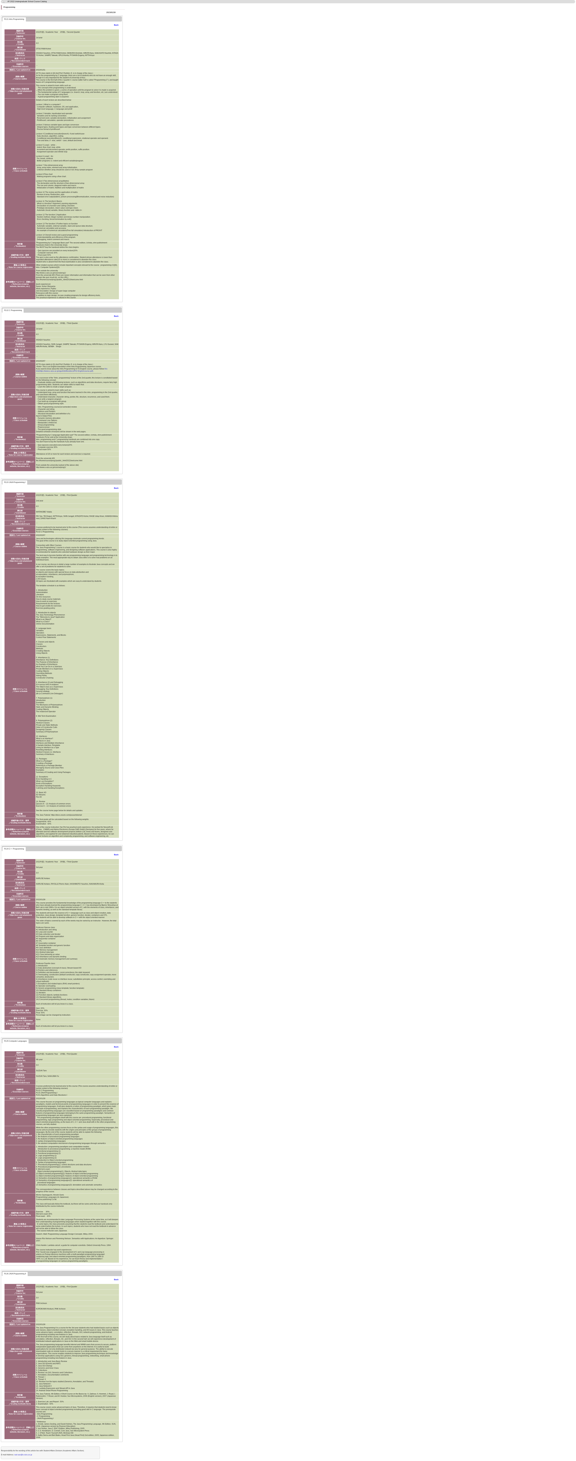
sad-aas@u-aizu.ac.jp (23, 1455)
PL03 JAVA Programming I (15, 482)
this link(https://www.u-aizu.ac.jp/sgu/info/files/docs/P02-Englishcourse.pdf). (71, 370)
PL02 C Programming (13, 310)
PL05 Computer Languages (15, 1041)
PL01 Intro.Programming (14, 19)
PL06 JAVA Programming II (15, 1274)
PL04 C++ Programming (14, 849)
